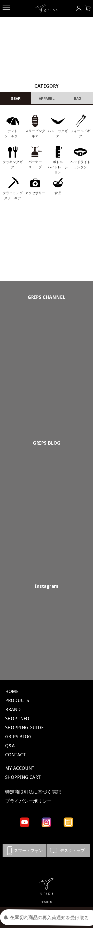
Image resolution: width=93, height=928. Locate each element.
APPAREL (47, 98)
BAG (77, 98)
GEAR (15, 98)
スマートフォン (24, 850)
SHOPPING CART (23, 777)
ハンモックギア (58, 133)
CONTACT (15, 754)
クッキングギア (13, 164)
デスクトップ (68, 850)
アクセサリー (35, 192)
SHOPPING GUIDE (24, 727)
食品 (58, 192)
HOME (12, 691)
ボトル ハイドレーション (58, 166)
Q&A (10, 745)
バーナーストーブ (35, 164)
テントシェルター (12, 133)
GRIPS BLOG (46, 443)
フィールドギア (80, 133)
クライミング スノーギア (13, 195)
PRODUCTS (17, 700)
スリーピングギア (35, 133)
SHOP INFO (17, 718)
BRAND (13, 709)
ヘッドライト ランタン (80, 164)
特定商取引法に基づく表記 (33, 792)
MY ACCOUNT (20, 768)
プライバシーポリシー (28, 801)
